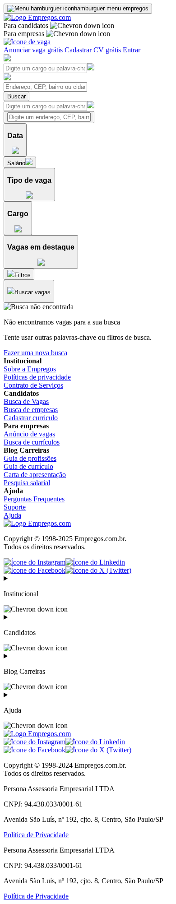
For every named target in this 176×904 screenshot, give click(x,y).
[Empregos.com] (37, 17)
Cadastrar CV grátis (94, 50)
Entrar (131, 50)
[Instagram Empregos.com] (34, 562)
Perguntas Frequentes (34, 499)
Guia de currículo (28, 466)
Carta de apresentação (35, 474)
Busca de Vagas (26, 401)
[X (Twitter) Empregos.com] (98, 570)
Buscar (16, 96)
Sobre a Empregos (30, 369)
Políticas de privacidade (37, 377)
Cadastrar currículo (31, 418)
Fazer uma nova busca (35, 353)
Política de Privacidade (36, 835)
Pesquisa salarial (27, 483)
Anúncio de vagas (29, 434)
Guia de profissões (30, 458)
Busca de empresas (31, 409)
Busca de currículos (32, 442)
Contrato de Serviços (33, 385)
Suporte (15, 507)
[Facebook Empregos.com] (34, 570)
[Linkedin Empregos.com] (95, 562)
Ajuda (12, 515)
